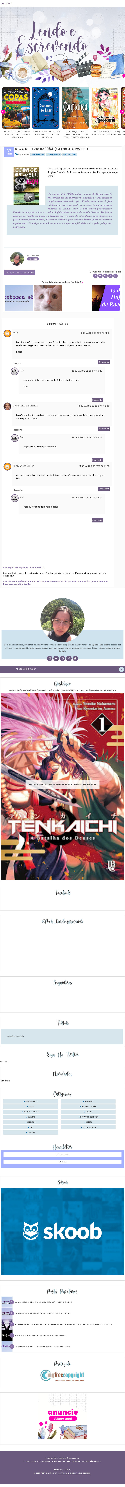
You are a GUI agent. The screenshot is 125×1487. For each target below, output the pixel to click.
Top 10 (31, 1106)
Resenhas (89, 1101)
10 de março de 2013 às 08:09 (93, 406)
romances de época (89, 1117)
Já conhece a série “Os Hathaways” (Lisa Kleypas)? (42, 1346)
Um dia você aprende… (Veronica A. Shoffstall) (41, 1335)
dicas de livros (53, 154)
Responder (104, 362)
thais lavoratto (23, 465)
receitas (31, 1117)
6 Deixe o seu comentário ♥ (20, 272)
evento (89, 1112)
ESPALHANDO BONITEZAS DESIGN (74, 1473)
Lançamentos (31, 1101)
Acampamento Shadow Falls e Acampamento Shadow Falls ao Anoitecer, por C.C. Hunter (63, 1324)
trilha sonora (89, 1127)
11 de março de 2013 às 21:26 (94, 466)
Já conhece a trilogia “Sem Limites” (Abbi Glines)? (42, 1313)
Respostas (18, 363)
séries (89, 1122)
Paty (16, 332)
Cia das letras (37, 154)
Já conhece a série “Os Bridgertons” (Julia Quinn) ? (43, 1302)
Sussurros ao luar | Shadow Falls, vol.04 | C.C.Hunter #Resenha (17, 134)
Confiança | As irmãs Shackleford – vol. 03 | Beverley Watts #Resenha (47, 134)
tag (31, 1127)
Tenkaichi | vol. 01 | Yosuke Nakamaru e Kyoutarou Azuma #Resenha (62, 784)
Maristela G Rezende (25, 405)
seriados (31, 1122)
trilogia (31, 1132)
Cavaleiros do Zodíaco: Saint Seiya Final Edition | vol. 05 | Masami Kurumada (106, 134)
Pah (22, 370)
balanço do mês (89, 1106)
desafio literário (31, 1112)
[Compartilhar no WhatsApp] (115, 276)
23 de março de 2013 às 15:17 (87, 437)
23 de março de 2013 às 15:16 (87, 371)
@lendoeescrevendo (15, 1036)
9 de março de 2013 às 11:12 (95, 333)
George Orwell (69, 154)
